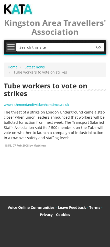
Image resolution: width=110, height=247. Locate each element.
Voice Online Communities (31, 207)
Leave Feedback (72, 207)
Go (98, 47)
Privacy (46, 214)
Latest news (35, 67)
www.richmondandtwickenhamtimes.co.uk (36, 104)
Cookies (63, 214)
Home (13, 67)
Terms (94, 207)
